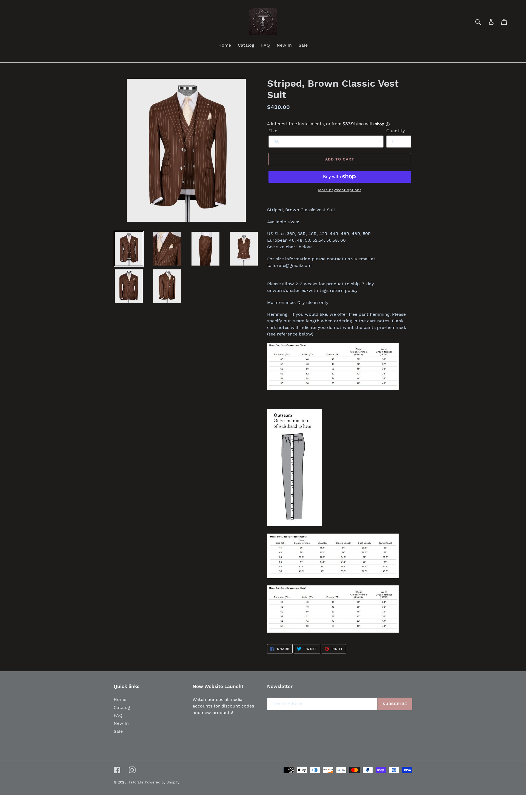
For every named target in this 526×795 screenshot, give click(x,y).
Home (120, 699)
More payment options (339, 190)
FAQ (118, 715)
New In (121, 723)
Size (272, 130)
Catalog (122, 707)
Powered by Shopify (162, 782)
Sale (118, 731)
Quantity (395, 130)
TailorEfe (136, 782)
